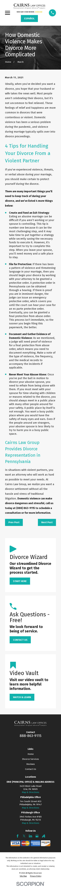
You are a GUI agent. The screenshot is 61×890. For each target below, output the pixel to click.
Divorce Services (30, 759)
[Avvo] (43, 836)
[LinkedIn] (30, 836)
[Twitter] (24, 836)
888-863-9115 (30, 736)
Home (31, 754)
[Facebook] (17, 836)
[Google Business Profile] (36, 836)
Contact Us (30, 769)
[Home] (29, 6)
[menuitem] (23, 876)
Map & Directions (30, 792)
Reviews (30, 764)
